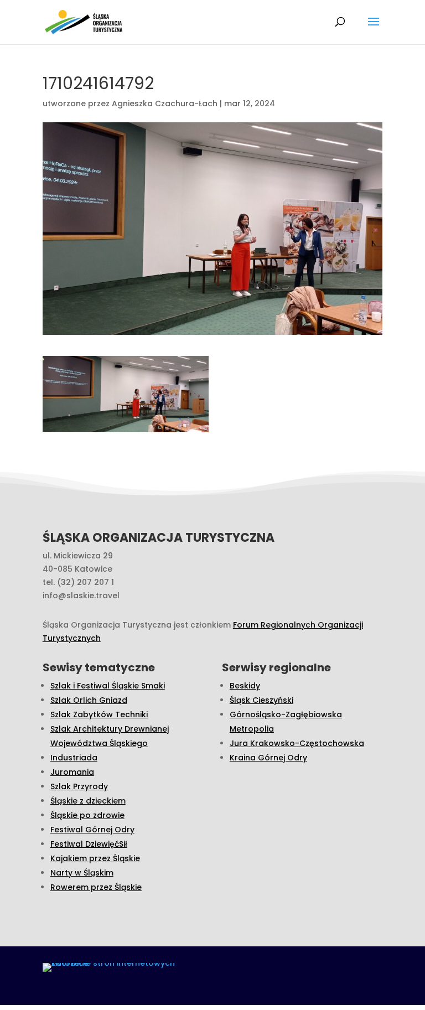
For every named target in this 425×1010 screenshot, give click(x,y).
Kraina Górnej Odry (268, 757)
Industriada (73, 757)
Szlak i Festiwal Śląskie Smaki (107, 685)
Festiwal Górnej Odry (92, 829)
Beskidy (245, 685)
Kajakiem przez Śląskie (95, 858)
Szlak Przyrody (79, 786)
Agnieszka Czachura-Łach (164, 103)
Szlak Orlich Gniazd (88, 700)
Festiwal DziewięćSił (88, 844)
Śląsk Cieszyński (261, 700)
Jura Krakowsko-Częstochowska (297, 743)
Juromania (72, 772)
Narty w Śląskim (81, 872)
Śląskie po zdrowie (87, 815)
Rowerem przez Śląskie (96, 887)
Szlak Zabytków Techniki (99, 714)
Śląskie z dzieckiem (88, 800)
